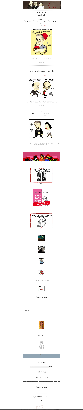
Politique (47, 58)
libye (43, 60)
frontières (36, 61)
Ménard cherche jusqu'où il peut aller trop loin (41, 72)
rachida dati (32, 143)
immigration (52, 60)
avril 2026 (41, 343)
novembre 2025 (41, 348)
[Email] (45, 12)
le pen (59, 381)
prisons (39, 143)
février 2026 (41, 345)
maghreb (40, 60)
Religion (51, 101)
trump (43, 381)
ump (23, 381)
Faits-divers (44, 101)
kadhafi (45, 60)
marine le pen (47, 381)
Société (51, 58)
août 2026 (41, 339)
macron (30, 381)
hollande (27, 381)
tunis (34, 60)
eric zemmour (37, 102)
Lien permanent (34, 58)
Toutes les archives (42, 349)
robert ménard (32, 102)
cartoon (52, 381)
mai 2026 (41, 342)
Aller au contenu (3, 0)
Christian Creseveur (41, 396)
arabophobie (48, 102)
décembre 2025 (41, 347)
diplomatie (28, 60)
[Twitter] (39, 12)
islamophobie (42, 102)
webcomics (41, 300)
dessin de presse (41, 61)
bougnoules (57, 60)
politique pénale (44, 143)
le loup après (37, 300)
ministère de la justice (53, 143)
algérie (48, 60)
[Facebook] (37, 12)
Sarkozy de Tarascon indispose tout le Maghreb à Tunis (42, 22)
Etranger (44, 58)
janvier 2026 (41, 346)
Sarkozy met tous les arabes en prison (42, 113)
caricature (47, 61)
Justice (44, 141)
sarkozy (31, 60)
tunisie (37, 60)
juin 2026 (41, 341)
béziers (28, 102)
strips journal (46, 300)
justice (48, 143)
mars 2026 (41, 344)
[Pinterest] (42, 12)
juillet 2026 (41, 340)
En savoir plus (57, 409)
